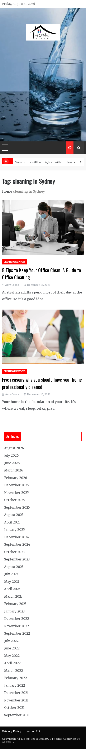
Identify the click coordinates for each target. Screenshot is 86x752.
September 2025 (17, 507)
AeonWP (7, 741)
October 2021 (14, 708)
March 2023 (13, 596)
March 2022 (13, 671)
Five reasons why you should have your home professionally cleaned (42, 383)
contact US (32, 731)
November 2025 (16, 493)
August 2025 (14, 515)
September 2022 (17, 633)
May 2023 (11, 582)
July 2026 (11, 455)
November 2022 (16, 626)
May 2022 (12, 656)
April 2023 (12, 589)
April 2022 (12, 663)
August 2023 (13, 567)
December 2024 (16, 537)
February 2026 (15, 478)
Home (7, 191)
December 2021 (16, 693)
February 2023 (15, 604)
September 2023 (17, 559)
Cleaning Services (14, 261)
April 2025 (12, 522)
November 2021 (16, 700)
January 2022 (14, 685)
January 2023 (14, 611)
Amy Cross (12, 284)
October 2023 (14, 552)
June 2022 (12, 648)
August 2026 (14, 448)
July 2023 (11, 574)
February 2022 (15, 678)
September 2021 (16, 715)
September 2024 (17, 544)
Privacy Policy (11, 731)
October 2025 (14, 500)
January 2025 (14, 530)
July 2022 (11, 641)
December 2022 (16, 619)
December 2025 (16, 485)
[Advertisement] (43, 89)
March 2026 (13, 470)
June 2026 (12, 463)
